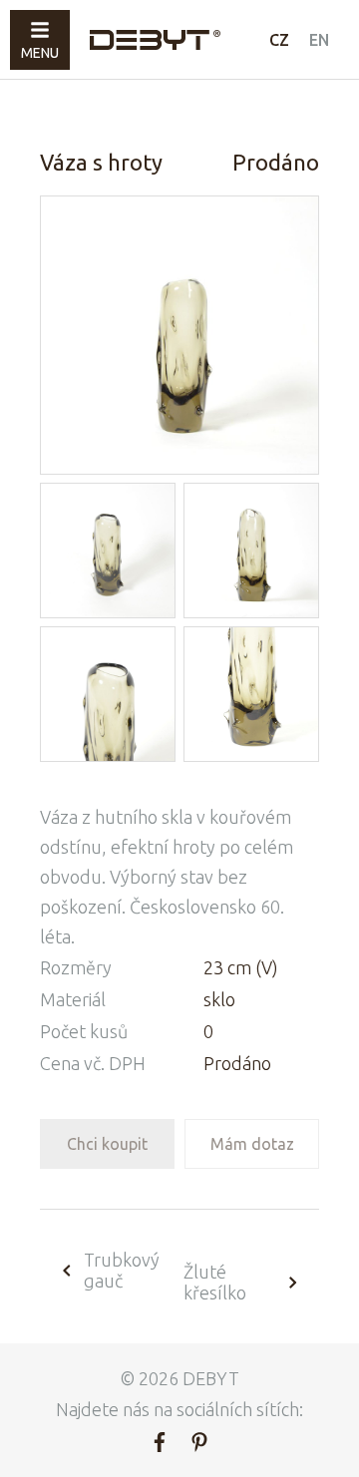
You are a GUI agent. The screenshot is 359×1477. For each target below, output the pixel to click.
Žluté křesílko (214, 1282)
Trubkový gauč (122, 1270)
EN (319, 40)
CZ (279, 40)
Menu (40, 53)
